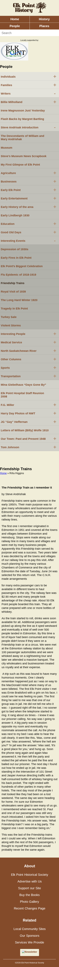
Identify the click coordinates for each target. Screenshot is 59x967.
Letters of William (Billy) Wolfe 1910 (25, 430)
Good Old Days (28, 232)
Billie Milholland (28, 102)
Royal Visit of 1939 (13, 291)
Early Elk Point (28, 190)
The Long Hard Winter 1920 (19, 300)
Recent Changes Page (29, 908)
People (15, 26)
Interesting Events (28, 240)
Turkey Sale (9, 317)
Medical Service (28, 342)
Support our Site (29, 888)
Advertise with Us (29, 881)
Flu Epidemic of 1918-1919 (18, 274)
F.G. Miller (28, 404)
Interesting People (28, 333)
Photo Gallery (29, 901)
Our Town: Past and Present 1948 (28, 438)
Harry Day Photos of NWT (28, 413)
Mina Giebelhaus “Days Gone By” (23, 384)
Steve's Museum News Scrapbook (23, 156)
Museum (6, 147)
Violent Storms (11, 325)
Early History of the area (28, 206)
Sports (28, 367)
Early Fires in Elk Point (16, 257)
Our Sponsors (29, 935)
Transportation (28, 376)
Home (14, 19)
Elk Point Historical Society (29, 874)
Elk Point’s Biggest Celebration (22, 266)
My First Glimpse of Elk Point (20, 164)
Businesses (28, 181)
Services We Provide (29, 942)
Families (28, 85)
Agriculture (28, 173)
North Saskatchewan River (28, 350)
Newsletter (31, 952)
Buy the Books (29, 895)
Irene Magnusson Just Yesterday (23, 110)
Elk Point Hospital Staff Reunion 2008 (22, 395)
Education (28, 223)
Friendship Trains (12, 283)
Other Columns (28, 359)
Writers (28, 93)
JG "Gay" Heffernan (28, 421)
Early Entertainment (28, 198)
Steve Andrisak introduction (28, 127)
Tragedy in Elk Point (14, 308)
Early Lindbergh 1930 (15, 215)
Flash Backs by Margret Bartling (22, 119)
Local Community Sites (30, 929)
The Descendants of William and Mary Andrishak (22, 137)
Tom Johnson (28, 447)
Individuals (28, 76)
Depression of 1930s (14, 249)
